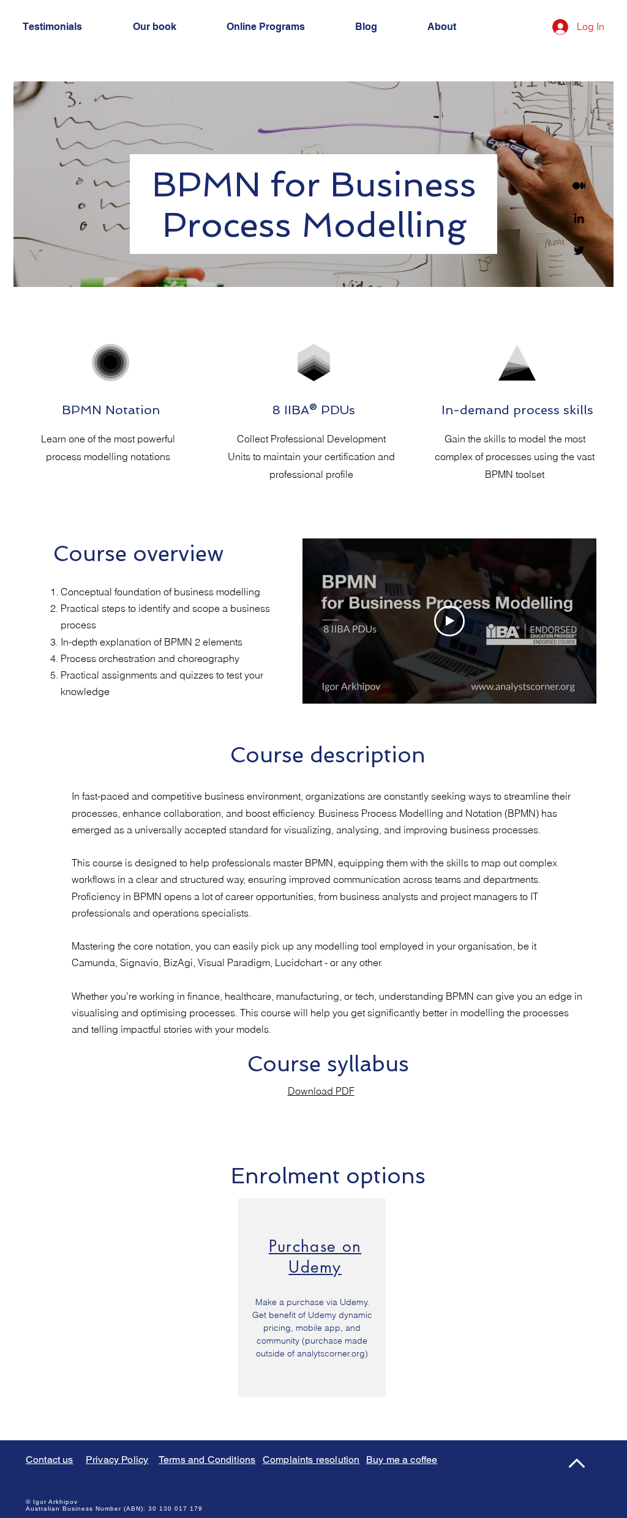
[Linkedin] (579, 218)
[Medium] (579, 186)
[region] (312, 1298)
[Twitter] (579, 251)
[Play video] (449, 621)
